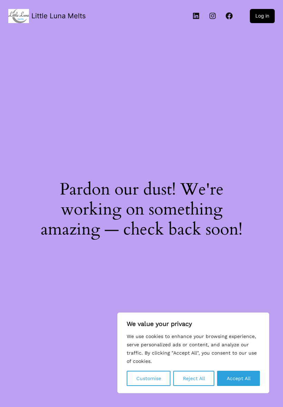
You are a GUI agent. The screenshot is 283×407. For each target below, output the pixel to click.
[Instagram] (212, 16)
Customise (148, 378)
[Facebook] (229, 16)
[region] (193, 352)
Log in (262, 16)
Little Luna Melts (58, 16)
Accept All (239, 378)
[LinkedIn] (196, 16)
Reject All (194, 378)
